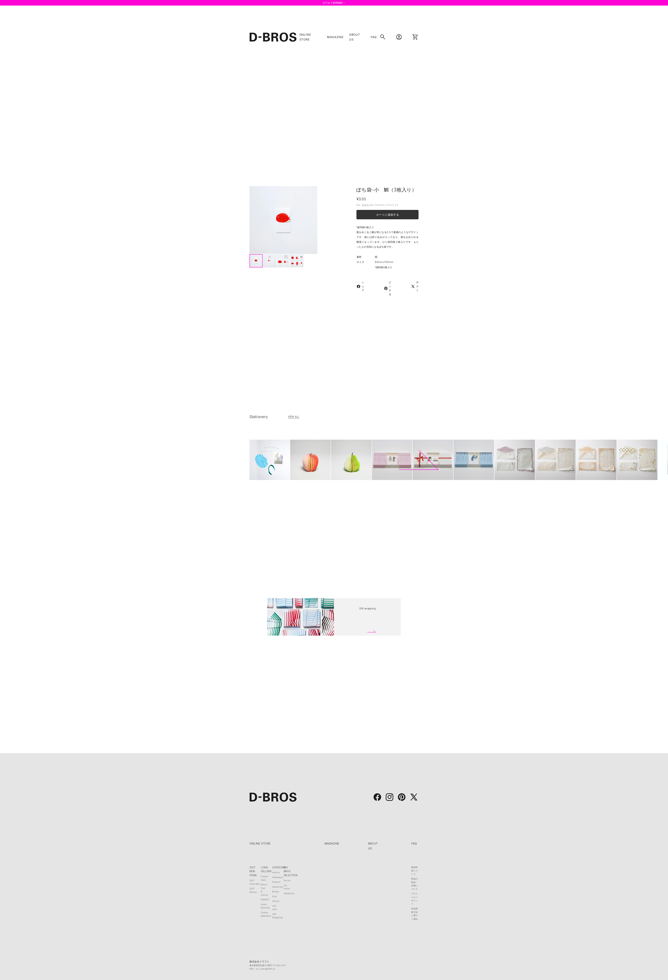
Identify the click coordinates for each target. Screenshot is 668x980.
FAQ (374, 37)
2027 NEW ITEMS (253, 871)
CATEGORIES (280, 867)
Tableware (277, 877)
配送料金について (414, 870)
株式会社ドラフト (259, 961)
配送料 (365, 205)
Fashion (276, 882)
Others (276, 901)
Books (275, 891)
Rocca (287, 880)
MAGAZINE (335, 37)
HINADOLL (289, 893)
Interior (276, 872)
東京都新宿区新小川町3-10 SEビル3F (267, 965)
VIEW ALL (293, 416)
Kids (274, 896)
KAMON (265, 899)
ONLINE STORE (260, 843)
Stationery (277, 887)
